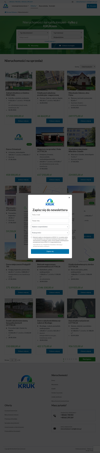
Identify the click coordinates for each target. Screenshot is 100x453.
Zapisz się (50, 251)
